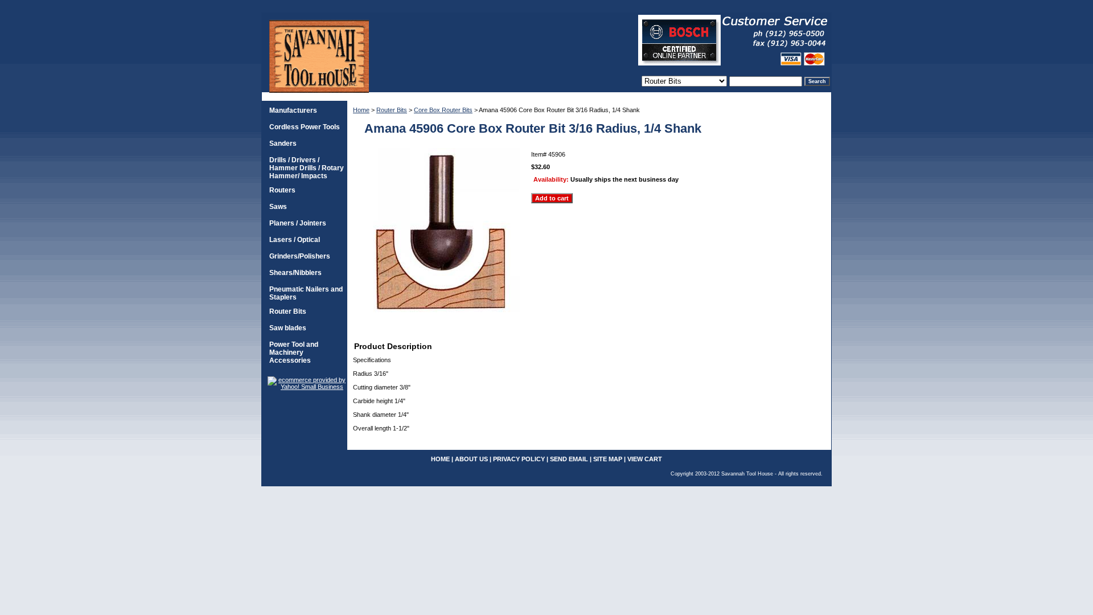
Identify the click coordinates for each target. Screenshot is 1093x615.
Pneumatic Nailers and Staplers (306, 293)
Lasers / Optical (294, 240)
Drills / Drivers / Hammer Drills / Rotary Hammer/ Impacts (306, 168)
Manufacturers (293, 110)
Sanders (283, 143)
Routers (282, 190)
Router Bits (391, 109)
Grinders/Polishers (299, 256)
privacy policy (519, 459)
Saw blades (287, 328)
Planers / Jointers (297, 223)
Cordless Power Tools (304, 127)
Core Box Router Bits (443, 109)
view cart (644, 459)
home (440, 459)
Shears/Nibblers (295, 273)
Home (361, 109)
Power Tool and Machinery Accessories (293, 352)
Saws (278, 207)
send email (569, 459)
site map (607, 459)
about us (471, 459)
